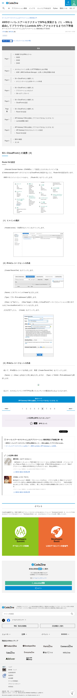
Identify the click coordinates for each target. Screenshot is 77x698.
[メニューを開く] (3, 3)
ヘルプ (10, 667)
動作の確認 (18, 139)
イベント (45, 634)
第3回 (18, 60)
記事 (23, 634)
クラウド (5, 35)
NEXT (70, 409)
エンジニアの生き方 (44, 8)
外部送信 (10, 686)
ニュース (5, 634)
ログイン (39, 588)
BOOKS (64, 634)
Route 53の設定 (21, 112)
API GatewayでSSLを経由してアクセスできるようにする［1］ (35, 118)
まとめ (17, 142)
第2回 (18, 57)
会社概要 (10, 678)
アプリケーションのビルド (24, 90)
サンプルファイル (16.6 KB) (22, 41)
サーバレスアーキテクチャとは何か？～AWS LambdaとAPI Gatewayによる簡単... (31, 446)
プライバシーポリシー (14, 684)
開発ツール (63, 8)
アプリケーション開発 (19, 8)
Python (55, 8)
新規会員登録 (39, 583)
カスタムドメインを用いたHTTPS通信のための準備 (31, 69)
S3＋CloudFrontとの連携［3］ (24, 100)
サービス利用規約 (13, 681)
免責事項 (10, 675)
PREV (6, 409)
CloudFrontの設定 (22, 102)
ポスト (64, 432)
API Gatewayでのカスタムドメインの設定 (29, 130)
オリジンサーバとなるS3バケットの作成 (29, 81)
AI (9, 8)
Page (7, 59)
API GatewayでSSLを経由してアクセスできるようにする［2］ (35, 127)
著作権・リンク (12, 669)
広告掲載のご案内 (57, 626)
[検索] (3, 8)
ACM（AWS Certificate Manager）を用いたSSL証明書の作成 (35, 72)
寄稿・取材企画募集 (20, 626)
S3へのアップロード (22, 93)
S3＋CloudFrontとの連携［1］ (24, 78)
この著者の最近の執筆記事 (21, 472)
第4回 (18, 63)
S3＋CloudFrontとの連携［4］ (24, 109)
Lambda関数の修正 (22, 121)
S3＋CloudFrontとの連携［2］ (24, 88)
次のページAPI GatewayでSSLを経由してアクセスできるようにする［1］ (38, 399)
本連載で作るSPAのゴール (23, 54)
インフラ (32, 8)
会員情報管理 (12, 672)
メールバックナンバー (40, 578)
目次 (38, 48)
